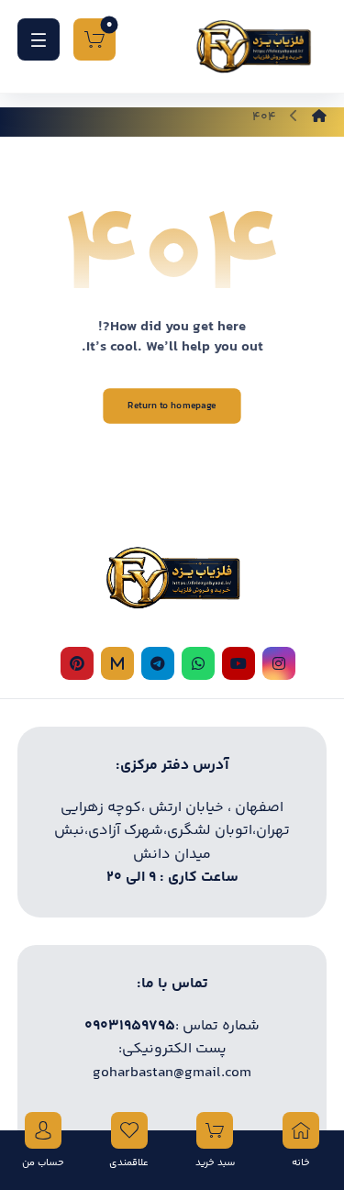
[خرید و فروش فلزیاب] (253, 46)
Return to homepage (172, 406)
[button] (38, 39)
